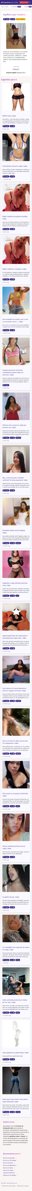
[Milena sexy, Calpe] (16, 97)
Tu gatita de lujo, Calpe (10, 897)
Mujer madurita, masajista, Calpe (14, 269)
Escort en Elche (8, 1163)
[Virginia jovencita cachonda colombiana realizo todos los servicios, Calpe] (16, 351)
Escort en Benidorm (9, 1165)
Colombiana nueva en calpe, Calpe (14, 166)
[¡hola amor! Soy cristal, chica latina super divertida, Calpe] (16, 1080)
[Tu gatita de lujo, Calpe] (16, 878)
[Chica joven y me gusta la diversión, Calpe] (16, 775)
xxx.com (9, 2)
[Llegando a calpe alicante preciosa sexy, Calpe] (16, 564)
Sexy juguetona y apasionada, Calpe (15, 1053)
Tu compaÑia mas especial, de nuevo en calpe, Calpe (15, 948)
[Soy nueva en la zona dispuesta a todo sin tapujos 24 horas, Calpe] (16, 669)
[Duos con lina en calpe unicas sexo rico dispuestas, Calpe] (16, 722)
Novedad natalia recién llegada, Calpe (13, 531)
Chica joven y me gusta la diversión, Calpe (15, 794)
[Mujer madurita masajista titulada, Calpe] (16, 197)
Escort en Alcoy (8, 1168)
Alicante (16, 6)
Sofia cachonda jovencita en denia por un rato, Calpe (14, 1001)
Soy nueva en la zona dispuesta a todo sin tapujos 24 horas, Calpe (14, 689)
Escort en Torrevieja (9, 1160)
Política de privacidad (8, 1186)
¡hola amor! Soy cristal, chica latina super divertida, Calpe (15, 1100)
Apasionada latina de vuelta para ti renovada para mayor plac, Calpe (15, 637)
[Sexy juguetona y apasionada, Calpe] (16, 1034)
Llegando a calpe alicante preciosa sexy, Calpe (14, 584)
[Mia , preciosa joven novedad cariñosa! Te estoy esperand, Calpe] (16, 459)
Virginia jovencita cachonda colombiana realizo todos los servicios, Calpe (12, 372)
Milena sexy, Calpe (9, 116)
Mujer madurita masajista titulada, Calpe (15, 217)
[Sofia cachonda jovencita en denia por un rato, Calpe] (16, 981)
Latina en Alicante (9, 1173)
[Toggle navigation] (29, 2)
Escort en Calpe (8, 1170)
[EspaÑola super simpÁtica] (16, 36)
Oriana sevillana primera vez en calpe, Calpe (13, 847)
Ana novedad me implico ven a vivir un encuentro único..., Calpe (15, 320)
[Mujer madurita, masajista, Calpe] (16, 250)
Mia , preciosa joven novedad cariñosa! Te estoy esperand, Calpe (14, 479)
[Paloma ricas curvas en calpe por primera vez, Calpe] (16, 406)
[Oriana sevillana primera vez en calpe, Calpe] (16, 827)
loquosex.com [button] (15, 72)
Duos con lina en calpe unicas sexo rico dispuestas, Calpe (15, 742)
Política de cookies (23, 1186)
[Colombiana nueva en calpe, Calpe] (16, 147)
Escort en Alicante (9, 1158)
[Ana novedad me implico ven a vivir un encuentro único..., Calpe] (16, 300)
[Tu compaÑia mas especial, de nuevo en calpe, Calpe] (16, 928)
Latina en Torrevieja (9, 1175)
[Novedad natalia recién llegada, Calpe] (16, 511)
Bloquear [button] (16, 69)
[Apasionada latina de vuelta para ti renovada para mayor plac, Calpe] (16, 617)
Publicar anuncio (24, 2)
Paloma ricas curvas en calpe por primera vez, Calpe (14, 426)
